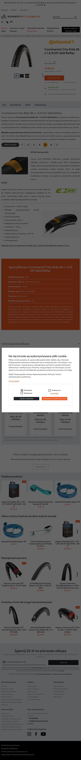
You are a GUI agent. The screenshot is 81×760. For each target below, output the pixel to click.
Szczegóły (55, 393)
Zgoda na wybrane (26, 399)
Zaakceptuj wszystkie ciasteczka (54, 399)
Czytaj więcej (14, 381)
